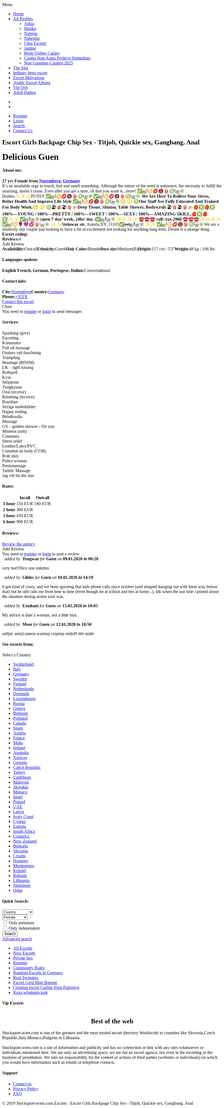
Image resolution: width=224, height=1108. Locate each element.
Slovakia (20, 787)
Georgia (20, 762)
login (46, 311)
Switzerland (23, 664)
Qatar (18, 890)
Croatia (19, 856)
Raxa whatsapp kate (30, 992)
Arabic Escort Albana (31, 82)
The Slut (20, 68)
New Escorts (24, 953)
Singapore (22, 885)
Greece (19, 708)
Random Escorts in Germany (38, 972)
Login (18, 120)
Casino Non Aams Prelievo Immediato (57, 58)
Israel (17, 797)
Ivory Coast (23, 816)
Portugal (20, 718)
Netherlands (23, 688)
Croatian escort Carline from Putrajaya (46, 987)
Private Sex (23, 958)
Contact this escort (18, 301)
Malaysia (21, 782)
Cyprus (19, 821)
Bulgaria (20, 846)
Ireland (19, 747)
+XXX (21, 296)
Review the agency (18, 544)
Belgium (20, 713)
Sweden (20, 679)
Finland (19, 684)
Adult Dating (24, 92)
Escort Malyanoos (28, 77)
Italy (17, 669)
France (19, 738)
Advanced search (17, 939)
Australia (21, 752)
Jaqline (30, 48)
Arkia (29, 23)
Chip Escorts (35, 43)
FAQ (17, 1093)
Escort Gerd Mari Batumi (35, 982)
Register (20, 116)
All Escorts (22, 948)
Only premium (21, 922)
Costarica (21, 836)
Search (19, 125)
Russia (19, 703)
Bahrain (20, 875)
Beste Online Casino (42, 53)
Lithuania (21, 880)
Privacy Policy (25, 1088)
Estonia (19, 826)
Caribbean (22, 777)
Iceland (19, 870)
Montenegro (23, 865)
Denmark (21, 693)
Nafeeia (30, 33)
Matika (30, 28)
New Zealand (25, 841)
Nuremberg (50, 181)
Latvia (18, 811)
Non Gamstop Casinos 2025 (48, 63)
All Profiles (23, 18)
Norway (20, 757)
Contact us (22, 1084)
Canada (19, 723)
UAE (17, 806)
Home (18, 13)
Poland (19, 801)
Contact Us (23, 130)
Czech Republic (27, 767)
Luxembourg (24, 698)
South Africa (24, 831)
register (30, 311)
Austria (19, 733)
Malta (18, 742)
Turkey (19, 772)
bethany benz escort (30, 72)
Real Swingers (25, 977)
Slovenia (20, 851)
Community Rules (29, 967)
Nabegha (32, 38)
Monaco (20, 792)
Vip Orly (20, 87)
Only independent (24, 928)
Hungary (20, 860)
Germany (71, 181)
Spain (18, 728)
